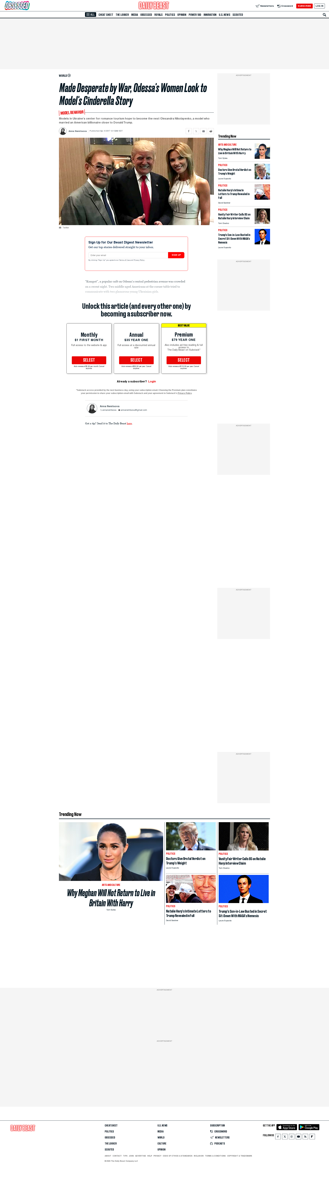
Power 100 (195, 14)
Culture (161, 1143)
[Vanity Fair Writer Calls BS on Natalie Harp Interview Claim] (262, 223)
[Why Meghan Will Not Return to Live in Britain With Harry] (262, 157)
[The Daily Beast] (154, 6)
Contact (117, 1156)
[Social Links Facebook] (278, 1137)
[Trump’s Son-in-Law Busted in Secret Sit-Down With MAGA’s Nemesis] (262, 243)
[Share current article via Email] (203, 131)
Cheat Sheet (106, 14)
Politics (170, 14)
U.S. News (224, 14)
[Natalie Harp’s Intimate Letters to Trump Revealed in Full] (262, 198)
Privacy (157, 1156)
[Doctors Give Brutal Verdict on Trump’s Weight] (262, 178)
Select (89, 360)
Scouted (238, 14)
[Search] (324, 14)
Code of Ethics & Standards (177, 1156)
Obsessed (146, 14)
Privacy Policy (139, 260)
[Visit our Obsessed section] (28, 6)
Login (152, 381)
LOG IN (319, 6)
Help (149, 1156)
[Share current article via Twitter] (196, 131)
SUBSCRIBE (304, 6)
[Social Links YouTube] (298, 1137)
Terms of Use (124, 260)
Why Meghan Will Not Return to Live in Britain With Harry (111, 897)
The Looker (122, 14)
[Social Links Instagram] (291, 1137)
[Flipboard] (312, 1137)
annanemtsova (109, 410)
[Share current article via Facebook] (189, 131)
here (129, 423)
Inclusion (199, 1156)
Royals (158, 14)
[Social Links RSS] (305, 1137)
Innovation (210, 14)
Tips (125, 1156)
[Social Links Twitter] (285, 1137)
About (108, 1156)
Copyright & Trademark (239, 1156)
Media (134, 14)
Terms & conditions (215, 1156)
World (160, 1137)
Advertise (140, 1156)
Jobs (131, 1156)
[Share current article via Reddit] (211, 131)
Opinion (181, 14)
